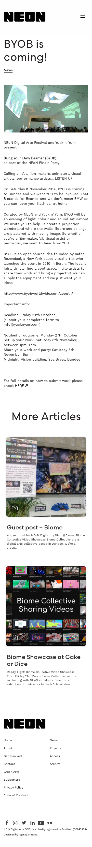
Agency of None (28, 834)
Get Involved (13, 756)
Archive (55, 764)
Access (55, 756)
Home (8, 740)
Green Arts (11, 772)
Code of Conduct (16, 795)
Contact (9, 764)
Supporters (12, 779)
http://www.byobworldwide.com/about (37, 293)
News (8, 70)
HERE (19, 386)
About (8, 748)
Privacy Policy (13, 787)
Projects (55, 748)
